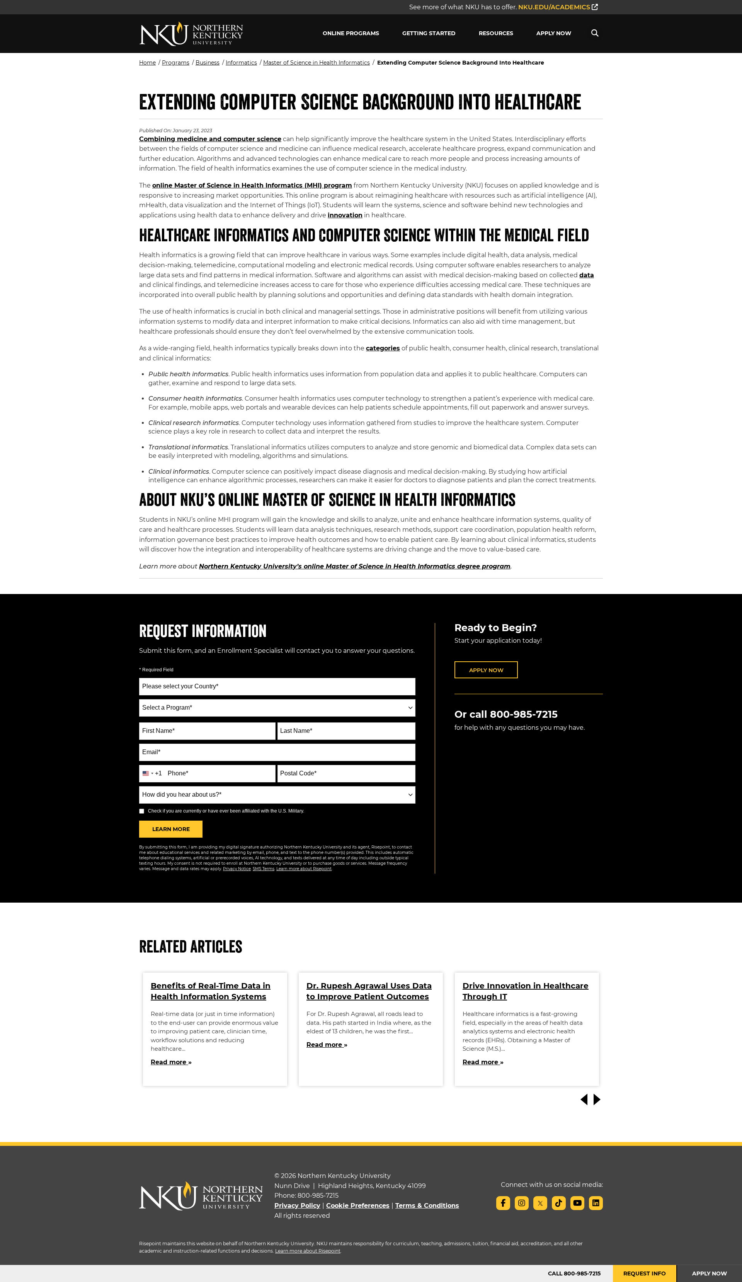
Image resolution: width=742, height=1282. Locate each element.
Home (147, 62)
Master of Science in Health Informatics (316, 62)
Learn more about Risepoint (304, 868)
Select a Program (167, 707)
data (586, 275)
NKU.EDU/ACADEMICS (555, 7)
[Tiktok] (559, 1203)
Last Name (296, 730)
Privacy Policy (297, 1205)
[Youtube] (577, 1203)
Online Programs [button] (351, 33)
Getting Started (429, 33)
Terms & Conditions (427, 1205)
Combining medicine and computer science (210, 139)
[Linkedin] (596, 1203)
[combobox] (277, 708)
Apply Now (553, 33)
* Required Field (156, 670)
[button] (595, 33)
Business (208, 62)
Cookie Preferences (358, 1205)
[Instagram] (522, 1203)
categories (383, 348)
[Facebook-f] (503, 1203)
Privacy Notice (237, 868)
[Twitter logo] (540, 1203)
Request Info (644, 1273)
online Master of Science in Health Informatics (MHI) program (252, 185)
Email (151, 752)
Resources (496, 33)
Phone (178, 773)
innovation (345, 215)
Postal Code (298, 773)
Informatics (241, 62)
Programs (175, 62)
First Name (158, 730)
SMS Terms (263, 868)
